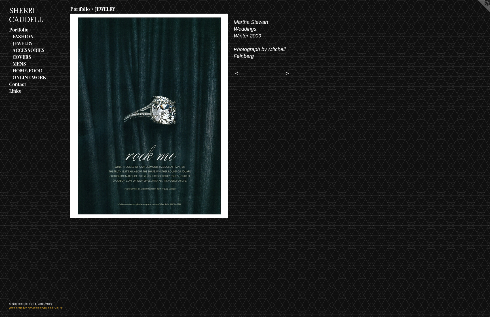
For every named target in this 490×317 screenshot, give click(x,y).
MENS (19, 64)
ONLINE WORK (29, 77)
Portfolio (19, 30)
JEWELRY (22, 43)
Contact (17, 84)
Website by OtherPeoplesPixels (35, 308)
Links (15, 91)
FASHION (23, 36)
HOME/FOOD (27, 71)
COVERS (21, 57)
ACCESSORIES (28, 50)
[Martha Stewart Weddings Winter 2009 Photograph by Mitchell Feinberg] (149, 116)
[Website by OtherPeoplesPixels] (478, 11)
